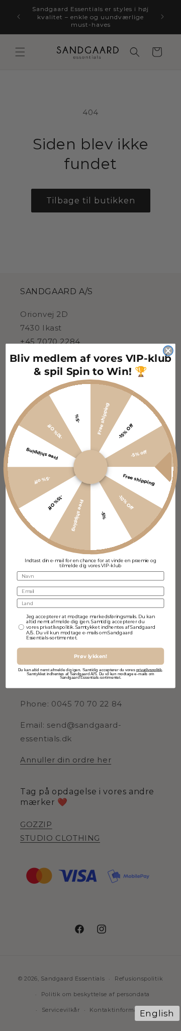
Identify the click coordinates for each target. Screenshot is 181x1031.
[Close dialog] (168, 351)
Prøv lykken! (90, 656)
